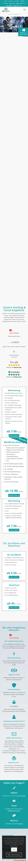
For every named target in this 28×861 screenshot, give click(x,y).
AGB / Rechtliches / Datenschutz (11, 859)
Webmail (11, 5)
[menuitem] (6, 3)
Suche (6, 3)
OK (14, 849)
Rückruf (20, 824)
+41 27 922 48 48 (20, 796)
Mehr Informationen (14, 855)
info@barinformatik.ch (14, 811)
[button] (14, 365)
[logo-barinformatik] (11, 10)
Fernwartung (22, 3)
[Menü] (24, 10)
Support (13, 3)
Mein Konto (19, 5)
